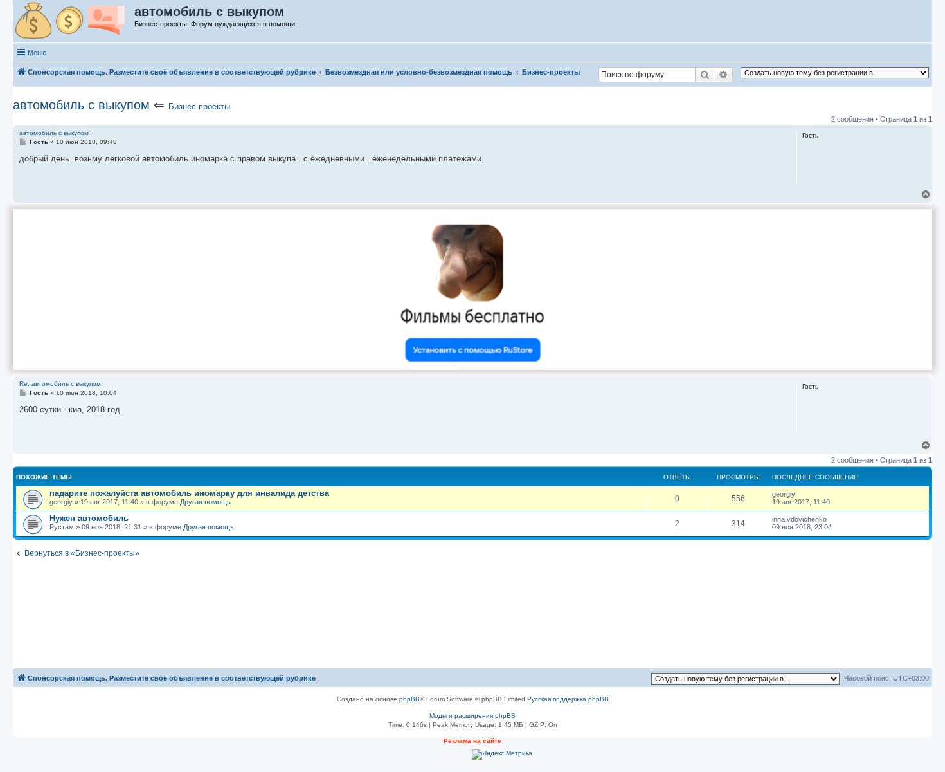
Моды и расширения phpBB (472, 715)
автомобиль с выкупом (81, 105)
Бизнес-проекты (199, 106)
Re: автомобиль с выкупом (60, 383)
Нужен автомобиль (89, 518)
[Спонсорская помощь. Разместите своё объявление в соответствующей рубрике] (74, 21)
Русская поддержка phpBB (568, 699)
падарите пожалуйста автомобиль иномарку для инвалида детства (189, 493)
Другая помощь (205, 502)
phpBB (409, 699)
